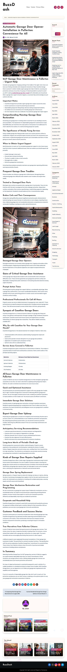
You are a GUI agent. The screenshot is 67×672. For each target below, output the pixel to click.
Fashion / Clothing (57, 204)
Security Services (56, 248)
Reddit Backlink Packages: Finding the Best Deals (56, 52)
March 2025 (55, 159)
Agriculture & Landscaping (55, 182)
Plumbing (54, 236)
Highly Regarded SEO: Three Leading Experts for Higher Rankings (57, 75)
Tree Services (55, 266)
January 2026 (55, 124)
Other (53, 233)
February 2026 (56, 121)
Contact (33, 7)
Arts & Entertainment (57, 193)
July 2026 (54, 104)
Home (28, 7)
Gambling (54, 211)
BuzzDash (7, 665)
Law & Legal (55, 226)
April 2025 (54, 156)
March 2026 (55, 118)
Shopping (54, 252)
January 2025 (55, 166)
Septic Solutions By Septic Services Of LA (25, 625)
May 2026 (54, 111)
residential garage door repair (20, 93)
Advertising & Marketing (55, 177)
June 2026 (55, 107)
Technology (55, 255)
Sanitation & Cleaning (55, 244)
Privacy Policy (40, 7)
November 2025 (56, 131)
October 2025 (55, 135)
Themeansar (44, 670)
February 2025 (56, 163)
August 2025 (55, 142)
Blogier (37, 670)
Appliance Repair (56, 190)
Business (54, 197)
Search (54, 25)
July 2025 (54, 145)
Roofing (54, 240)
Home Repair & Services (9, 23)
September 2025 (56, 138)
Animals (54, 186)
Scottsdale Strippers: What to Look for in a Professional (57, 46)
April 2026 (54, 114)
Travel (53, 262)
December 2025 (56, 128)
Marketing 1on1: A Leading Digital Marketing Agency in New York (57, 67)
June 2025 (55, 149)
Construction (55, 200)
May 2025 (54, 152)
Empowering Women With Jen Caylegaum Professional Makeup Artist (57, 59)
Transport (54, 259)
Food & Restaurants (57, 207)
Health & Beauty (56, 214)
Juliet (8, 37)
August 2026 (55, 100)
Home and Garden (56, 218)
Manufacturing (56, 229)
